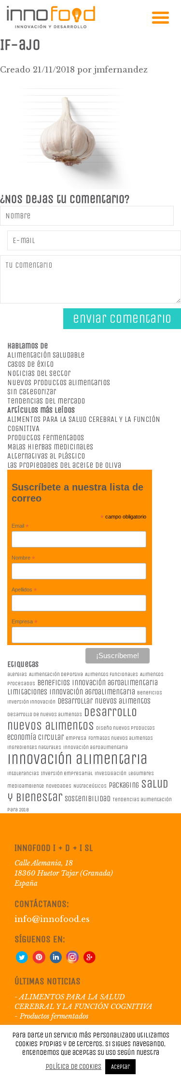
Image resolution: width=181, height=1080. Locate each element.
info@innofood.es (52, 919)
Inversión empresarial (67, 773)
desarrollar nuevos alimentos (104, 701)
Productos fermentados (45, 437)
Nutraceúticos (90, 786)
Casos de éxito (30, 364)
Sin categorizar (31, 391)
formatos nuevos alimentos (120, 738)
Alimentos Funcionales (111, 674)
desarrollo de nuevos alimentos (44, 714)
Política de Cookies (73, 1066)
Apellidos (24, 590)
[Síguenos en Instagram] (72, 961)
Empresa (25, 622)
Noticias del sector (38, 373)
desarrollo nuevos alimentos (72, 719)
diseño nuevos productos (125, 728)
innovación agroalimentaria (95, 747)
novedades (58, 786)
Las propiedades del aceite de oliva (64, 465)
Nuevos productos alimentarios (58, 382)
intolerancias (23, 773)
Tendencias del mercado (46, 400)
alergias (17, 674)
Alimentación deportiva (56, 674)
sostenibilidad (88, 798)
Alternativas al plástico (46, 456)
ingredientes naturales (34, 747)
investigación (110, 773)
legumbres (141, 773)
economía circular (35, 737)
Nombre (23, 558)
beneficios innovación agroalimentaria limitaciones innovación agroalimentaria (82, 687)
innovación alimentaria (77, 759)
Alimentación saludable (45, 355)
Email (20, 526)
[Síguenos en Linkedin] (55, 961)
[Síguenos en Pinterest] (38, 961)
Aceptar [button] (120, 1066)
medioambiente (25, 786)
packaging (124, 785)
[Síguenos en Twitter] (21, 961)
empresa (76, 738)
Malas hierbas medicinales (50, 446)
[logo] (51, 26)
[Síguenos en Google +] (89, 961)
